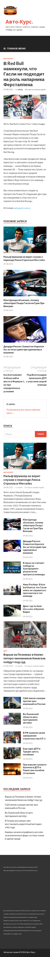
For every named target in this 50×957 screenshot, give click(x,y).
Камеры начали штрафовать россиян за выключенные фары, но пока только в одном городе (24, 835)
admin (20, 89)
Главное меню (16, 48)
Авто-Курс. (19, 21)
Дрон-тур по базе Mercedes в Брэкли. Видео (33, 609)
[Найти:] (25, 434)
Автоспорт (8, 58)
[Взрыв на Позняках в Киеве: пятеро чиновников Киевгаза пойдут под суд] (25, 648)
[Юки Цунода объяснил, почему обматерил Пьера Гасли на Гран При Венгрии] (25, 297)
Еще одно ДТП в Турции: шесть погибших (31, 751)
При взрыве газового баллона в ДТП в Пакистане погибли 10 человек (35, 768)
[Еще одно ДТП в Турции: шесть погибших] (12, 758)
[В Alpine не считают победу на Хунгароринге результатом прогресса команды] (12, 572)
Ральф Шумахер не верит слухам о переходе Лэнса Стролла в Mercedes (24, 258)
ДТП (5, 651)
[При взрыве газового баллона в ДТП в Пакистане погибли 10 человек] (12, 774)
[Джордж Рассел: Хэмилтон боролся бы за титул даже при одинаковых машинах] (25, 343)
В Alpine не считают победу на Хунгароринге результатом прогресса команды (34, 569)
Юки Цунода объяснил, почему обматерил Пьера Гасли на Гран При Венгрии (23, 303)
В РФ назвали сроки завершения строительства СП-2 (34, 735)
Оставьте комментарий (35, 89)
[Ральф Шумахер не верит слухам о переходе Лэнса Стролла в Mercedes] (25, 253)
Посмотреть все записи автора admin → (23, 411)
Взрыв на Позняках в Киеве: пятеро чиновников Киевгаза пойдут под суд (24, 658)
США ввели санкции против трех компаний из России (34, 701)
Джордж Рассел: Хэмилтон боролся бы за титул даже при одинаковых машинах (23, 349)
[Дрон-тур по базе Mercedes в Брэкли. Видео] (12, 615)
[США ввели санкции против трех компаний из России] (12, 708)
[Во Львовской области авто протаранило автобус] (12, 723)
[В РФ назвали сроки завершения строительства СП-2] (12, 742)
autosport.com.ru (22, 208)
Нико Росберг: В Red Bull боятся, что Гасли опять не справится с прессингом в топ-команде (35, 590)
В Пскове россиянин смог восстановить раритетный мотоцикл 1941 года (23, 824)
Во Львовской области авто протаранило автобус (31, 718)
